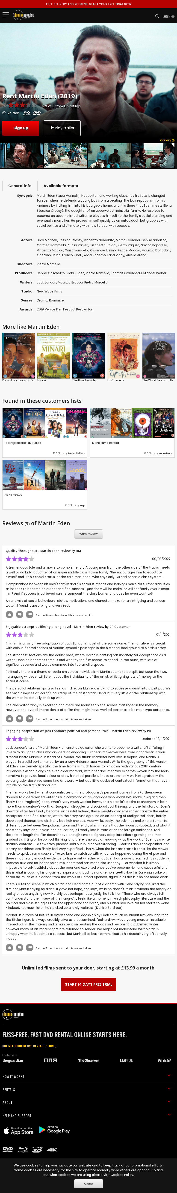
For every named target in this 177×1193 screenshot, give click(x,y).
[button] (156, 16)
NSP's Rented (13, 495)
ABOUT (7, 1102)
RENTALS (9, 1089)
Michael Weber (154, 273)
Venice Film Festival (60, 309)
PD (149, 731)
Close (88, 1184)
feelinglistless (76, 453)
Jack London (46, 282)
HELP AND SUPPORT (17, 1115)
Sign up (20, 128)
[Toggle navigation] (7, 14)
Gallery (166, 140)
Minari (41, 380)
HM (78, 551)
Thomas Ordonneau (126, 273)
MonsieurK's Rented (105, 443)
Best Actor (84, 309)
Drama (42, 300)
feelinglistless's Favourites (23, 443)
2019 (40, 309)
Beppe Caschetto (51, 273)
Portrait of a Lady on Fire (18, 380)
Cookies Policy (122, 1175)
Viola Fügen (75, 273)
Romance (56, 300)
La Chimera (115, 380)
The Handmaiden (84, 380)
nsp (82, 505)
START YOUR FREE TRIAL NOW (88, 4)
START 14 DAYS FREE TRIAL (88, 984)
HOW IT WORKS (13, 1076)
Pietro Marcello (97, 273)
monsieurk (165, 453)
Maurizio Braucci (70, 282)
